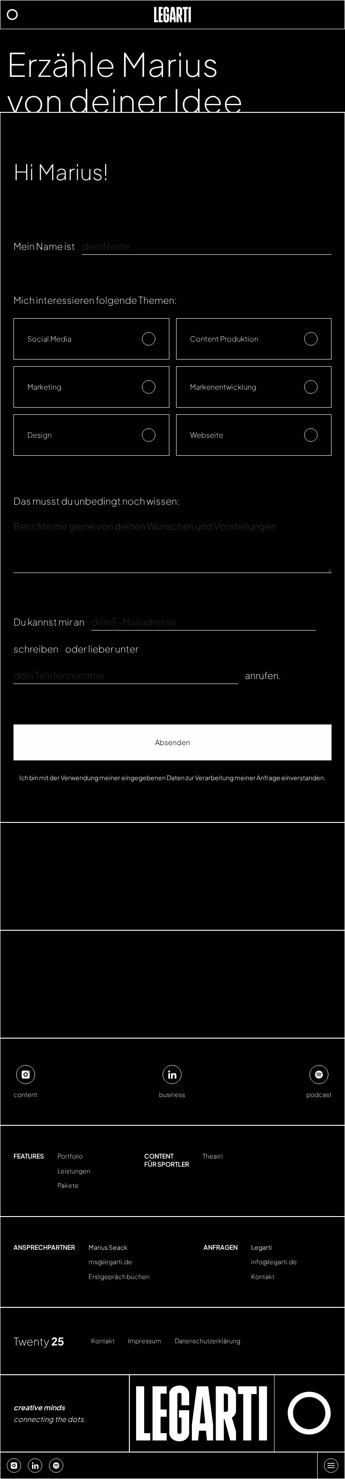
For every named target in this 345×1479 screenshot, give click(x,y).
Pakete (68, 1185)
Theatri (213, 1156)
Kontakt (262, 1276)
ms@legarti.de (110, 1262)
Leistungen (74, 1171)
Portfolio (70, 1156)
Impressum (144, 1341)
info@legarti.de (274, 1262)
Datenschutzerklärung (207, 1341)
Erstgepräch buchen (119, 1276)
